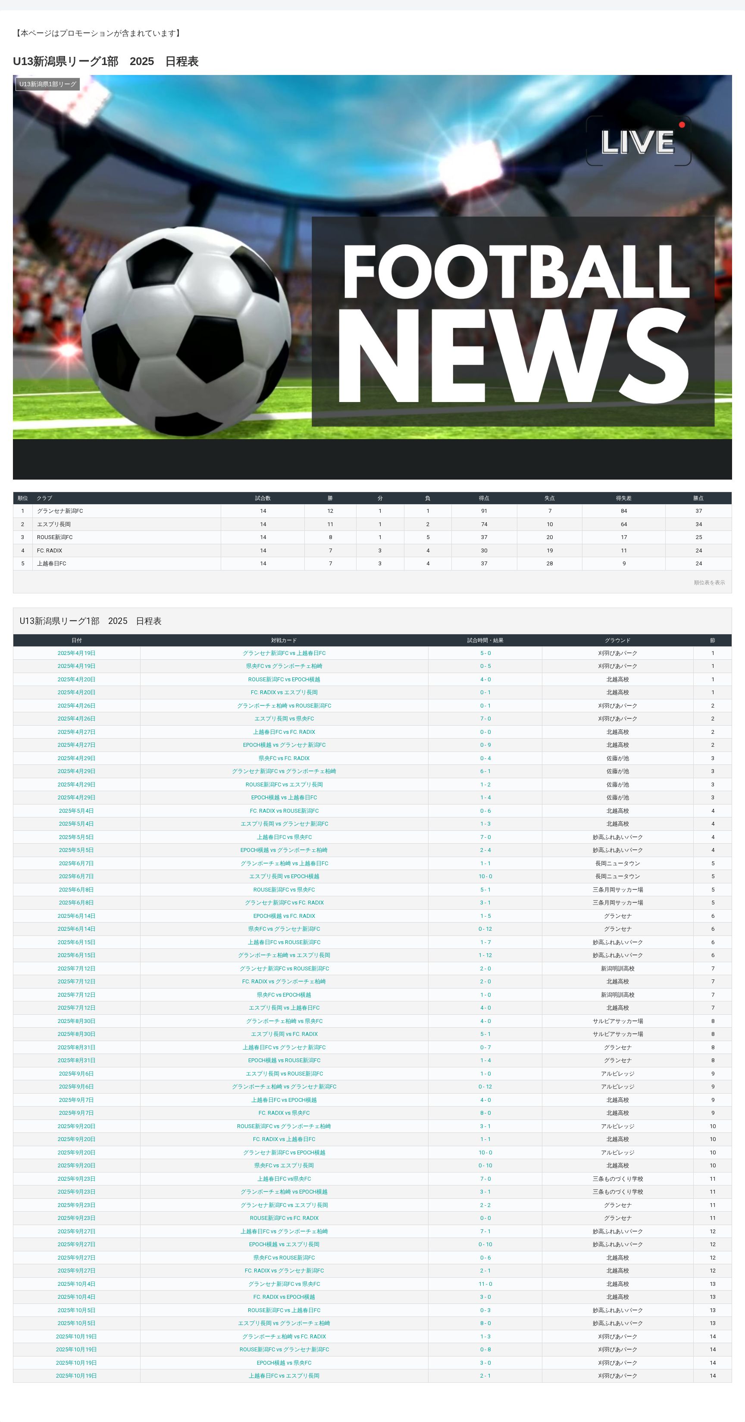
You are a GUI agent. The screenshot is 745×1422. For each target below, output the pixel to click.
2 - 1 (485, 1270)
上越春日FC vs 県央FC (284, 837)
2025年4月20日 (77, 679)
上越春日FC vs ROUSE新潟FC (284, 942)
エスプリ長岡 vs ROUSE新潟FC (284, 1073)
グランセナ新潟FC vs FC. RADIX (284, 902)
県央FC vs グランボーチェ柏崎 (284, 666)
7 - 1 (485, 1231)
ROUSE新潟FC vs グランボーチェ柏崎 (284, 1126)
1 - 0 (485, 995)
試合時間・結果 (485, 640)
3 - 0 (485, 1297)
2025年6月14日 (77, 916)
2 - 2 (485, 1205)
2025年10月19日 (76, 1336)
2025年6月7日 (76, 863)
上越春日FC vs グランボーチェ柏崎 (284, 1231)
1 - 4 (485, 797)
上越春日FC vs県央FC (284, 1179)
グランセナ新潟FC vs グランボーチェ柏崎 (284, 771)
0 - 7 (485, 1047)
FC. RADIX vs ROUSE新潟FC (284, 811)
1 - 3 (485, 823)
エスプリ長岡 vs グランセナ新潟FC (284, 823)
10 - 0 (485, 876)
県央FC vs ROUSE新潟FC (284, 1257)
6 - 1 (485, 771)
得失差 (624, 498)
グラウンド (618, 640)
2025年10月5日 (77, 1310)
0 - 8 (485, 1349)
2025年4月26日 (77, 705)
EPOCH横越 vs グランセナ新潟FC (284, 745)
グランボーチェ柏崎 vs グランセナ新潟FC (284, 1086)
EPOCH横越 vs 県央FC (284, 1363)
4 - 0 (485, 679)
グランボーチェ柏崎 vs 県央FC (284, 1021)
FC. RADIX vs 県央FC (284, 1113)
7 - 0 (485, 718)
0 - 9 (485, 745)
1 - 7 (485, 942)
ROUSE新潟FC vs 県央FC (284, 889)
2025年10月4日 (77, 1284)
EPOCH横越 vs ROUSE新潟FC (284, 1060)
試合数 (263, 498)
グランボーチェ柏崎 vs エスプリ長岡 (284, 955)
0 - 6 (485, 811)
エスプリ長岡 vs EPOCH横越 (284, 876)
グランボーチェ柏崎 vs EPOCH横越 (284, 1191)
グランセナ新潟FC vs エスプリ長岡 (284, 1205)
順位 (23, 498)
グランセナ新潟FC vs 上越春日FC (284, 653)
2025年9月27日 (77, 1231)
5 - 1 (485, 889)
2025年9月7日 (76, 1100)
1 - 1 (485, 863)
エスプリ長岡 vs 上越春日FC (284, 1007)
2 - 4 (485, 850)
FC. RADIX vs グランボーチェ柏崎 (284, 981)
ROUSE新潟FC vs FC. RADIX (284, 1218)
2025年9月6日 (76, 1073)
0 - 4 (485, 758)
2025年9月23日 (77, 1179)
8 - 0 (485, 1113)
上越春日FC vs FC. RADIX (284, 732)
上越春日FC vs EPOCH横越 (284, 1100)
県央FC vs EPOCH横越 (284, 995)
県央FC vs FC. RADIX (284, 758)
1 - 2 (485, 784)
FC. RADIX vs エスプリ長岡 (284, 692)
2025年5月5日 (76, 837)
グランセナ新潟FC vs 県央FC (284, 1284)
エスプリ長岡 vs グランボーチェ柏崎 (284, 1323)
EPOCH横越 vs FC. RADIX (284, 916)
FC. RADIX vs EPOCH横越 (284, 1297)
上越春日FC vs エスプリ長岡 (284, 1375)
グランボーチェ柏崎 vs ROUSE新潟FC (284, 705)
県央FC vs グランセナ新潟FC (284, 929)
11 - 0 (485, 1284)
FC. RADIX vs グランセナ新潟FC (284, 1270)
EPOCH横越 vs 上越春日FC (284, 797)
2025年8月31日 (77, 1047)
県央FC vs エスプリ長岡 (284, 1165)
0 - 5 (485, 666)
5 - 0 (485, 653)
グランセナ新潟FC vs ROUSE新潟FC (284, 968)
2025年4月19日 (77, 653)
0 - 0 (485, 732)
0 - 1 (485, 692)
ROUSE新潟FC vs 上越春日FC (284, 1310)
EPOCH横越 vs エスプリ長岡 (284, 1244)
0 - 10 (485, 1165)
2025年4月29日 (77, 758)
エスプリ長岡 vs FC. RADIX (284, 1034)
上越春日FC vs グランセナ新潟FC (284, 1047)
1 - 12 (485, 955)
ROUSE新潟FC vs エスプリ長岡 (284, 784)
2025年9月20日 (77, 1126)
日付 (77, 640)
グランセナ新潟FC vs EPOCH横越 (284, 1152)
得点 (484, 498)
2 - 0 (485, 968)
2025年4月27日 (77, 732)
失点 (550, 498)
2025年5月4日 (76, 811)
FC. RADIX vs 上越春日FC (284, 1139)
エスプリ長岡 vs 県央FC (284, 718)
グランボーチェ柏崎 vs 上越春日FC (284, 863)
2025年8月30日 (77, 1021)
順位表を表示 (709, 583)
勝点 (698, 498)
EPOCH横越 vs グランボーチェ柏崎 (284, 850)
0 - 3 (485, 1310)
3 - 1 (485, 902)
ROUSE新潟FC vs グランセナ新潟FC (284, 1349)
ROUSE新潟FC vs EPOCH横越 (284, 679)
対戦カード (284, 640)
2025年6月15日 (77, 942)
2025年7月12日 (77, 968)
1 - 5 (485, 916)
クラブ (44, 498)
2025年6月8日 (76, 889)
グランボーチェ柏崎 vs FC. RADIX (284, 1336)
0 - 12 (485, 929)
